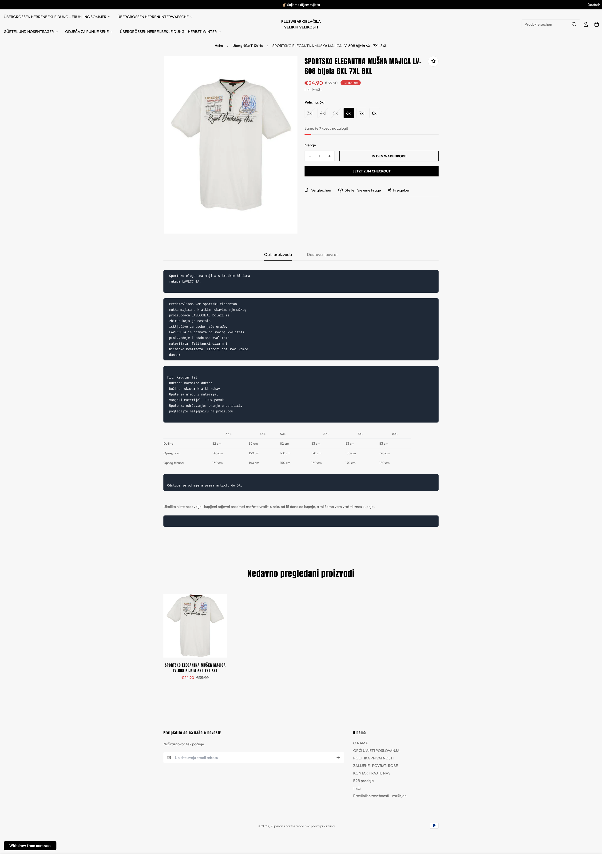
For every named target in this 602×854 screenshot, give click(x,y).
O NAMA (360, 743)
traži (357, 788)
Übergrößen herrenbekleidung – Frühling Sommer (55, 16)
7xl (361, 113)
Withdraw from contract (30, 845)
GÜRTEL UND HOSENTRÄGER (29, 31)
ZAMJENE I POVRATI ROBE (375, 765)
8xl (374, 113)
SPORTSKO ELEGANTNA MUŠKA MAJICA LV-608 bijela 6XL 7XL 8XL (195, 668)
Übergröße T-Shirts (248, 45)
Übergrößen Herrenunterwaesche (153, 16)
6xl (349, 113)
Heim (219, 45)
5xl (336, 113)
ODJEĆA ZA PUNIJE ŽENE (87, 31)
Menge (310, 145)
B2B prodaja (363, 780)
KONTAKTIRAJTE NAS (371, 773)
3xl (310, 113)
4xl (323, 113)
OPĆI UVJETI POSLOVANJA (376, 750)
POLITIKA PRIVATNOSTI (373, 758)
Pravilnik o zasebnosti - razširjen (380, 795)
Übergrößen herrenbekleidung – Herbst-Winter (168, 31)
